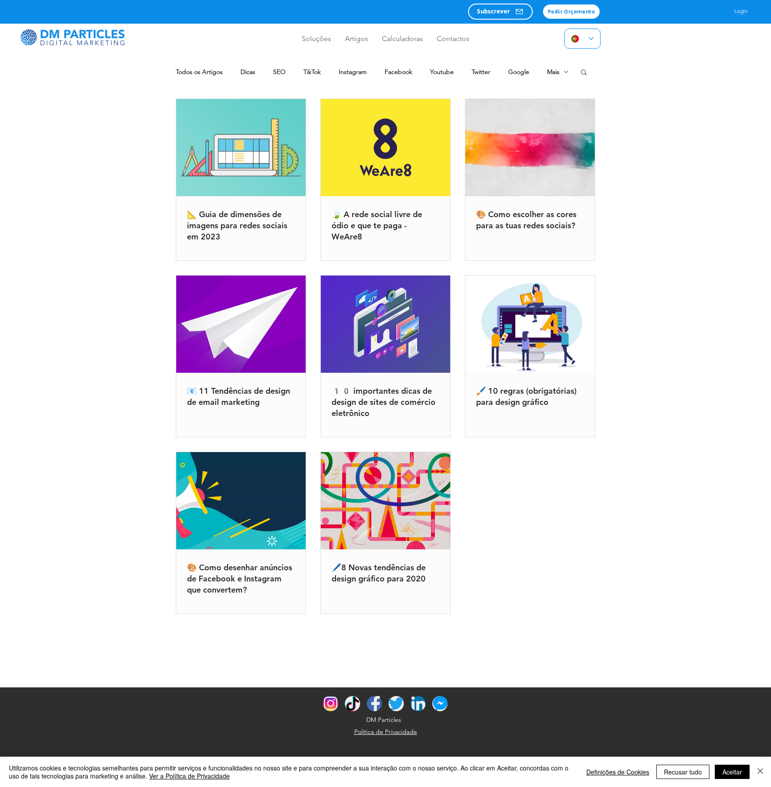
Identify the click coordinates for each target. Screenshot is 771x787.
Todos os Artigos (199, 72)
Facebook (398, 72)
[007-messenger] (440, 703)
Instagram (353, 72)
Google (518, 72)
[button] (500, 12)
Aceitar (732, 771)
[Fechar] (760, 772)
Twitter (481, 72)
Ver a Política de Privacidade (189, 775)
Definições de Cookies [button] (617, 771)
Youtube (442, 72)
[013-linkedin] (418, 703)
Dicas (247, 72)
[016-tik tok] (352, 703)
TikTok (312, 72)
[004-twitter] (396, 703)
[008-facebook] (374, 703)
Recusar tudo (683, 771)
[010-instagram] (330, 703)
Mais (553, 72)
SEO (279, 72)
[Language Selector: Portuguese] (582, 39)
